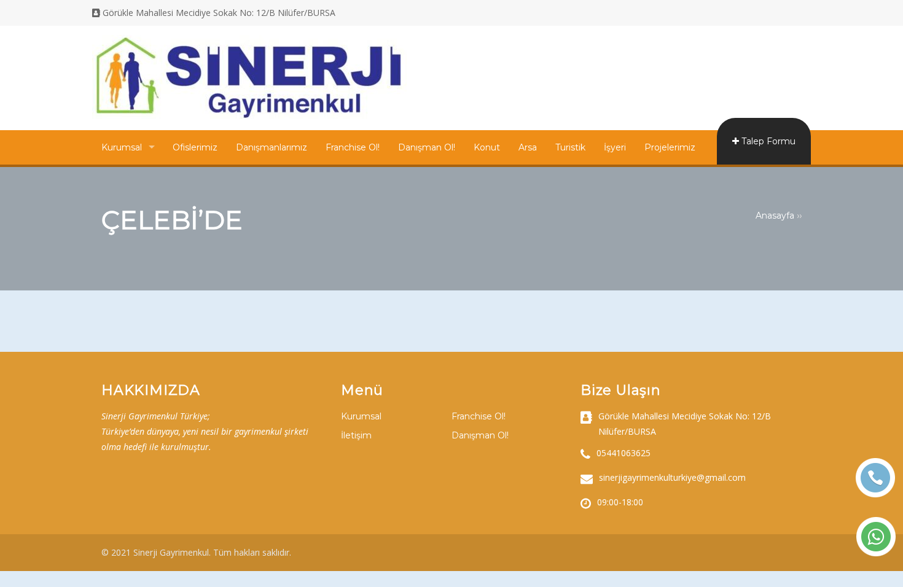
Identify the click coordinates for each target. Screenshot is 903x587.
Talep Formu (767, 141)
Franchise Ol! (353, 147)
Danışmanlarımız (271, 147)
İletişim (356, 435)
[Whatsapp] (876, 537)
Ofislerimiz (195, 147)
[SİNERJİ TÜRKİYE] (249, 116)
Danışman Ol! (426, 147)
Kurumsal (121, 147)
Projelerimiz (669, 147)
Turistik (570, 147)
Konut (487, 147)
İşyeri (615, 147)
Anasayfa (775, 215)
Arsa (527, 147)
